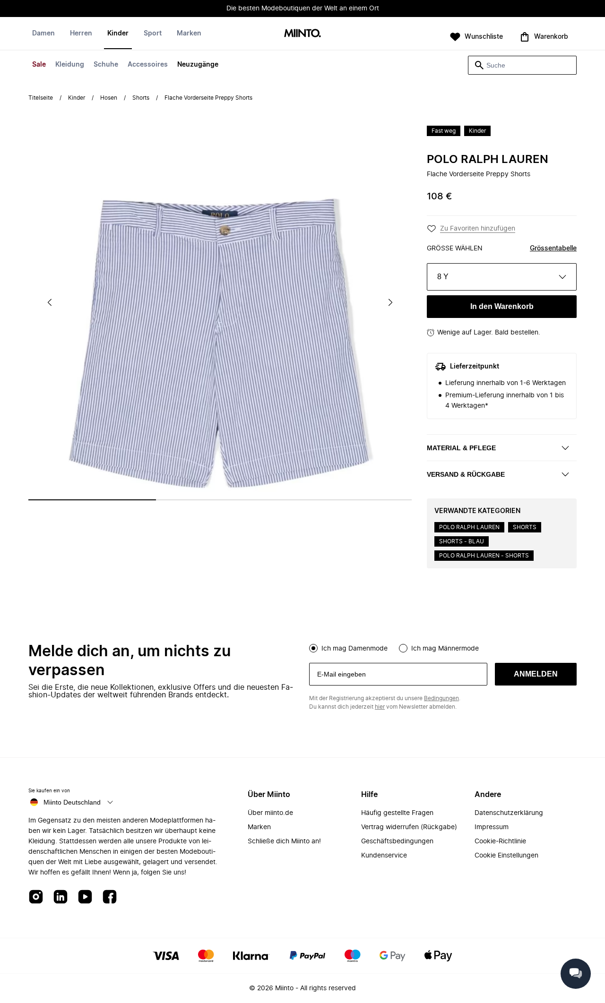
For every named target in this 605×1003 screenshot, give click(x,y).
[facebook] (109, 897)
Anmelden (536, 674)
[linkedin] (60, 897)
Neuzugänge (197, 64)
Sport (153, 33)
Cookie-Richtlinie (500, 841)
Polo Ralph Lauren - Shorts (484, 555)
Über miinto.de (270, 813)
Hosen (108, 98)
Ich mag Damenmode (354, 648)
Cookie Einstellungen (506, 855)
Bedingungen (441, 698)
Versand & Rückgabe (466, 474)
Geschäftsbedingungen (397, 841)
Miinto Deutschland (72, 802)
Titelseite (40, 98)
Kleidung (69, 64)
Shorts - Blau (461, 541)
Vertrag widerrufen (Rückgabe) (409, 827)
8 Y (443, 277)
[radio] (313, 648)
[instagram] (35, 897)
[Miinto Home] (302, 33)
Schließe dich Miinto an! (284, 841)
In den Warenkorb (502, 306)
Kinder (118, 33)
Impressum (492, 827)
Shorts (140, 98)
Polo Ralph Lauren (487, 159)
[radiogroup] (443, 647)
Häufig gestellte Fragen (397, 813)
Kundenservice (384, 855)
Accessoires (148, 64)
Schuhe (106, 64)
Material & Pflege (461, 448)
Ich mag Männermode (445, 648)
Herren (81, 33)
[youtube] (85, 897)
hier (380, 707)
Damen (43, 33)
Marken (189, 33)
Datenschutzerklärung (509, 813)
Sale (39, 64)
